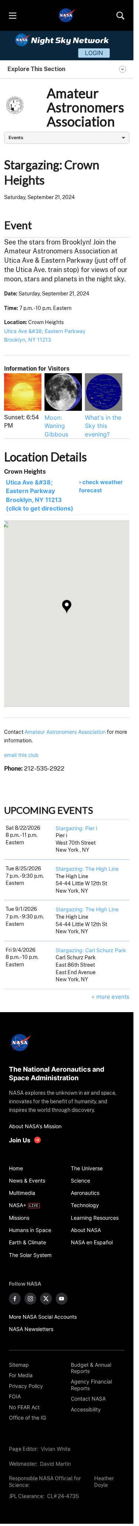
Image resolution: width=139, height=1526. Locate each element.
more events (112, 996)
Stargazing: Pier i (76, 828)
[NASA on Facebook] (15, 1299)
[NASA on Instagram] (30, 1299)
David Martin (55, 1464)
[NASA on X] (46, 1299)
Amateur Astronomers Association (65, 732)
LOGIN (94, 53)
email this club (21, 755)
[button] (67, 606)
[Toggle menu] (12, 15)
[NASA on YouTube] (61, 1299)
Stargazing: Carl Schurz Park (91, 950)
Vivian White (55, 1449)
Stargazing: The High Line (87, 869)
